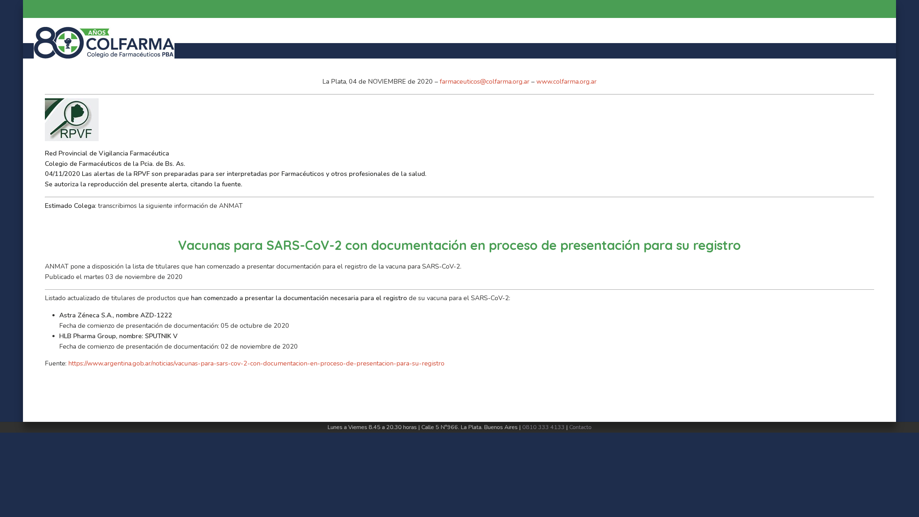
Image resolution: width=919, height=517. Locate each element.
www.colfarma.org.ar (566, 81)
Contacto (580, 427)
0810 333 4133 (543, 427)
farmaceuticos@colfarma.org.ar (485, 81)
